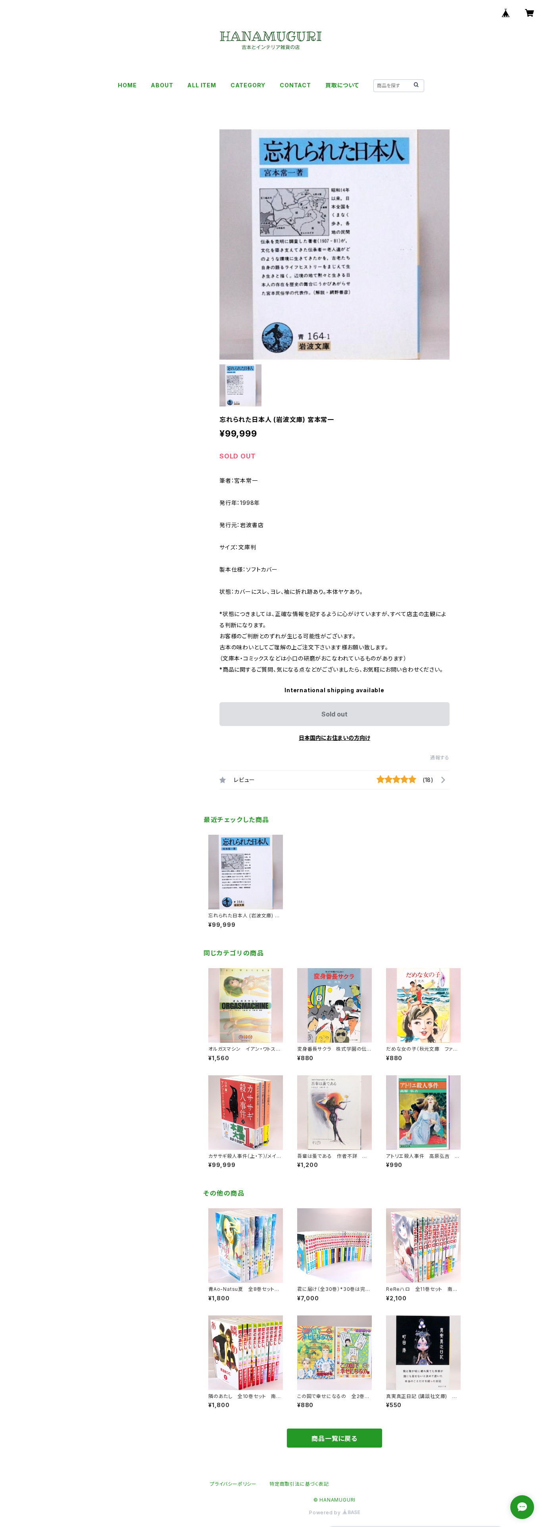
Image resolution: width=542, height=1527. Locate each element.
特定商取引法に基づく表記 (299, 1484)
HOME (127, 85)
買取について (342, 85)
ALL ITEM (201, 85)
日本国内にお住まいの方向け (334, 737)
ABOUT (162, 85)
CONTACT (295, 85)
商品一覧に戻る (334, 1438)
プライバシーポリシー (233, 1484)
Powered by (325, 1512)
